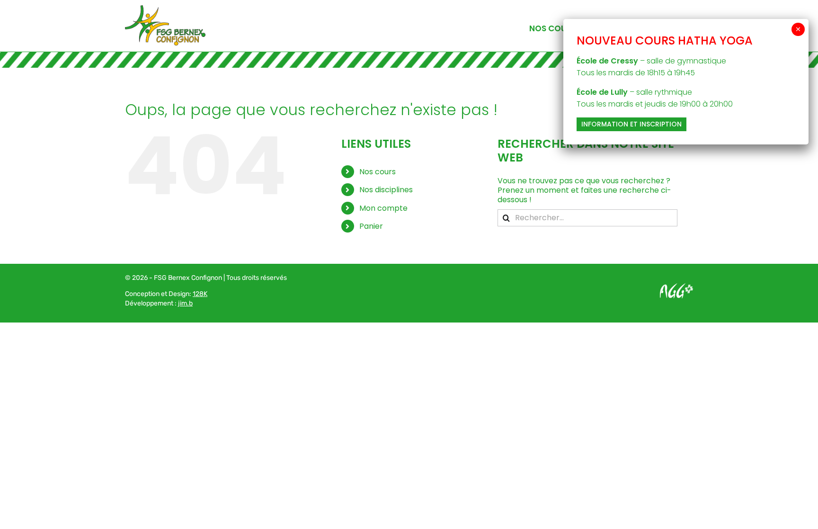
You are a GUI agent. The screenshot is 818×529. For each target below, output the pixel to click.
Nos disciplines (386, 189)
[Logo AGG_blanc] (676, 286)
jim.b (185, 303)
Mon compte (383, 208)
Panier (371, 226)
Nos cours (377, 171)
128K (200, 294)
